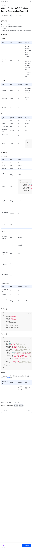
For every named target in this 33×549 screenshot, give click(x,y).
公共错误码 (6, 378)
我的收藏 (20, 15)
